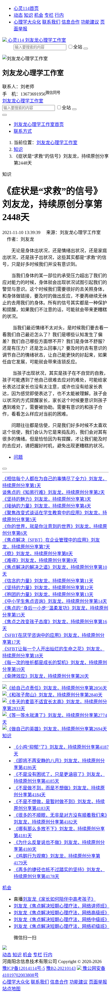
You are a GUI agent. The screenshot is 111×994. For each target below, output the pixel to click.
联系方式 (23, 131)
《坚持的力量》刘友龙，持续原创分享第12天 (47, 587)
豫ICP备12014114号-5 (23, 968)
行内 (59, 15)
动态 (18, 15)
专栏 (49, 15)
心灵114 (16, 40)
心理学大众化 (27, 22)
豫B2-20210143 (61, 968)
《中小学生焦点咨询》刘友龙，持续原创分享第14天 (54, 601)
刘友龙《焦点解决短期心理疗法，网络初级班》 (61, 926)
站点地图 (11, 988)
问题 (18, 457)
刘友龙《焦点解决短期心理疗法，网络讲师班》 (61, 906)
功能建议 (90, 22)
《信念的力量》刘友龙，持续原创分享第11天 (47, 580)
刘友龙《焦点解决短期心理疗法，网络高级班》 (61, 912)
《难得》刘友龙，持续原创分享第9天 (39, 560)
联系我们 (51, 22)
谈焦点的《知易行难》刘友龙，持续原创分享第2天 (53, 492)
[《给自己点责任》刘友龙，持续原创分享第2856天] (54, 688)
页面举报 (98, 982)
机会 (38, 15)
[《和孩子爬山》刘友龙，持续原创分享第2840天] (52, 694)
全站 (78, 47)
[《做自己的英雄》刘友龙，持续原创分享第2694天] (54, 728)
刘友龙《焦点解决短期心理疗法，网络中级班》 (61, 919)
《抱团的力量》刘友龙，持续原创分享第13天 (47, 594)
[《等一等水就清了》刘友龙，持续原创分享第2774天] (55, 722)
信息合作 (70, 22)
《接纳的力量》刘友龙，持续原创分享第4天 (46, 506)
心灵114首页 (26, 8)
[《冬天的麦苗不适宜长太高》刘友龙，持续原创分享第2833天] (55, 708)
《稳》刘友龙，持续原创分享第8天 (37, 553)
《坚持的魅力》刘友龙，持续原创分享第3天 (46, 499)
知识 (28, 15)
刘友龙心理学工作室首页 (39, 124)
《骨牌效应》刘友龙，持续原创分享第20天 (45, 676)
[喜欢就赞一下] (4, 468)
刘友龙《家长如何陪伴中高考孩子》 (59, 899)
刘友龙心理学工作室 (45, 40)
